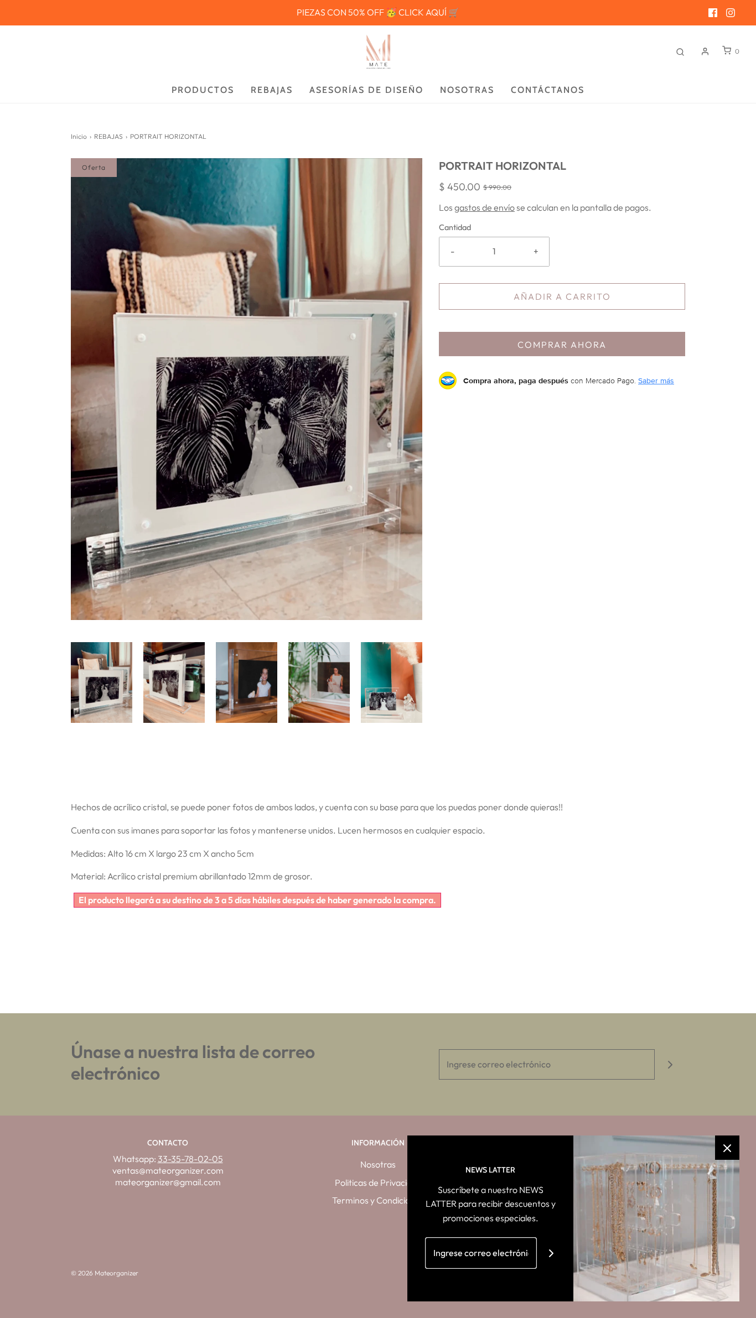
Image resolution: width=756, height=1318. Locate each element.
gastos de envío (484, 207)
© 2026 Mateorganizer (104, 1273)
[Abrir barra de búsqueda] (680, 51)
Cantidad (455, 227)
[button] (101, 682)
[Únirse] (670, 1064)
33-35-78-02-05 (190, 1158)
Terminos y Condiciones (378, 1200)
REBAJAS (108, 136)
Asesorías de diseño (366, 90)
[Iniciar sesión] (705, 51)
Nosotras (467, 90)
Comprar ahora (562, 344)
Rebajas (272, 90)
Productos (203, 90)
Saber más (656, 380)
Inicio (79, 136)
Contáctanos (547, 90)
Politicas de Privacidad (378, 1182)
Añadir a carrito (562, 296)
